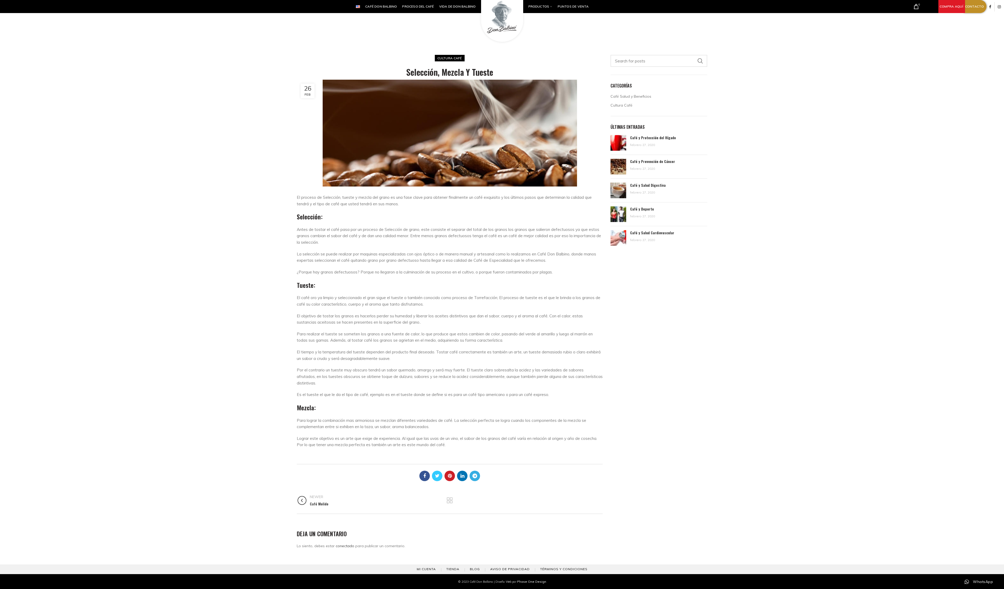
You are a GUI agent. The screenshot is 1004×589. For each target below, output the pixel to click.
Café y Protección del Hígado (653, 137)
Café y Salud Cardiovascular (652, 232)
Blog (475, 569)
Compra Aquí (951, 6)
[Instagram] (999, 6)
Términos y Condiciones (563, 569)
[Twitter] (437, 476)
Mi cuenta (426, 569)
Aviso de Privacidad (510, 569)
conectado (345, 546)
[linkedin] (462, 476)
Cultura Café (449, 58)
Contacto (974, 6)
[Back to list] (450, 500)
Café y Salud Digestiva (648, 185)
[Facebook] (990, 6)
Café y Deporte (642, 209)
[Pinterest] (449, 476)
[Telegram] (475, 476)
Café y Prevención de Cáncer (652, 161)
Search (700, 61)
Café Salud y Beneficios (631, 96)
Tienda (452, 569)
